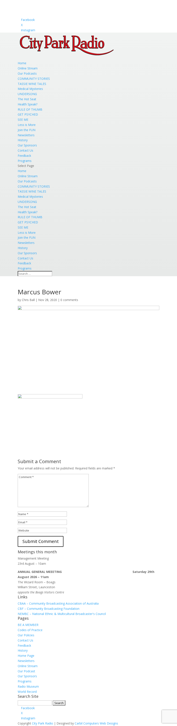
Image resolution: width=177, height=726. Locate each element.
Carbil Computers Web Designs (96, 723)
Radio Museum (28, 686)
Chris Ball (28, 300)
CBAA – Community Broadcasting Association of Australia (58, 603)
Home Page (26, 656)
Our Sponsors (27, 145)
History (23, 140)
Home (22, 63)
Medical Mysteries (30, 89)
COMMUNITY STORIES (34, 79)
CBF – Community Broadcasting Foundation (48, 609)
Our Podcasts (27, 73)
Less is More (27, 125)
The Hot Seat (27, 99)
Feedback (24, 156)
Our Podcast (26, 671)
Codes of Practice (30, 630)
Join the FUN (26, 130)
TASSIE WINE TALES (32, 84)
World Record (27, 692)
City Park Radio (42, 723)
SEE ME (23, 120)
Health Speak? (27, 104)
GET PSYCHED (28, 114)
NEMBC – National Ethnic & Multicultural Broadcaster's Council (62, 614)
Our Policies (26, 635)
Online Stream (28, 68)
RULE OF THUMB (30, 109)
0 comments (69, 300)
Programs (25, 161)
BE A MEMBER (28, 625)
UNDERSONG (27, 94)
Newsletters (26, 135)
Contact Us (25, 150)
